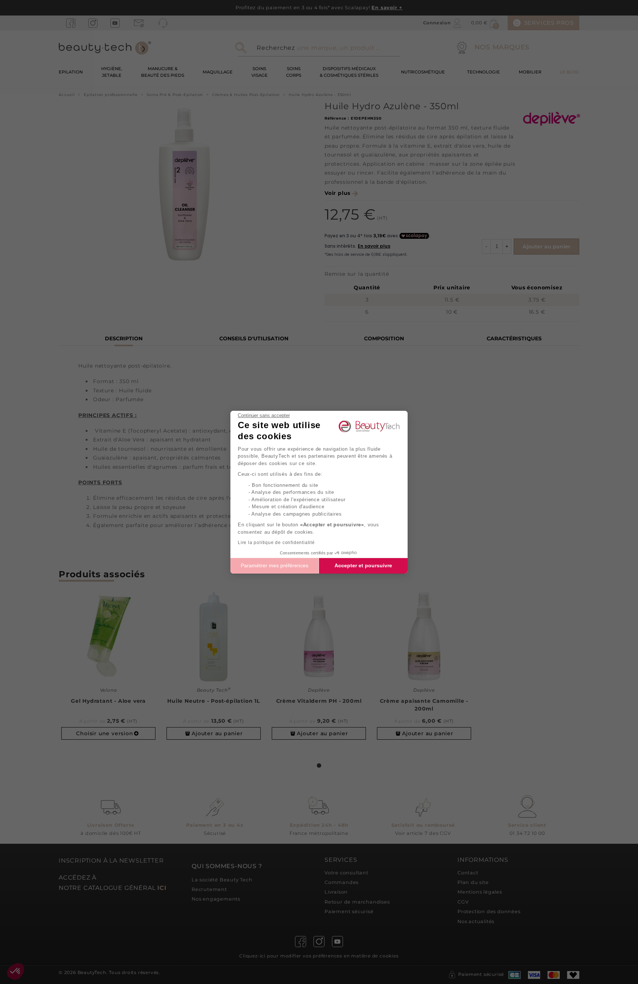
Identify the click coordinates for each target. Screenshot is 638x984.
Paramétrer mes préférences (274, 565)
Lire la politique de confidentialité (276, 542)
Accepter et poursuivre (363, 565)
